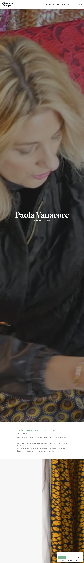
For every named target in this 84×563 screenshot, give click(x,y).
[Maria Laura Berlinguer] (8, 4)
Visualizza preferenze (77, 557)
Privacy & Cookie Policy (65, 560)
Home (45, 4)
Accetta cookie (62, 557)
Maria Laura (52, 4)
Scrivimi (68, 4)
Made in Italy (47, 220)
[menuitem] (46, 4)
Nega (69, 557)
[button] (75, 4)
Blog (63, 4)
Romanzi (58, 4)
